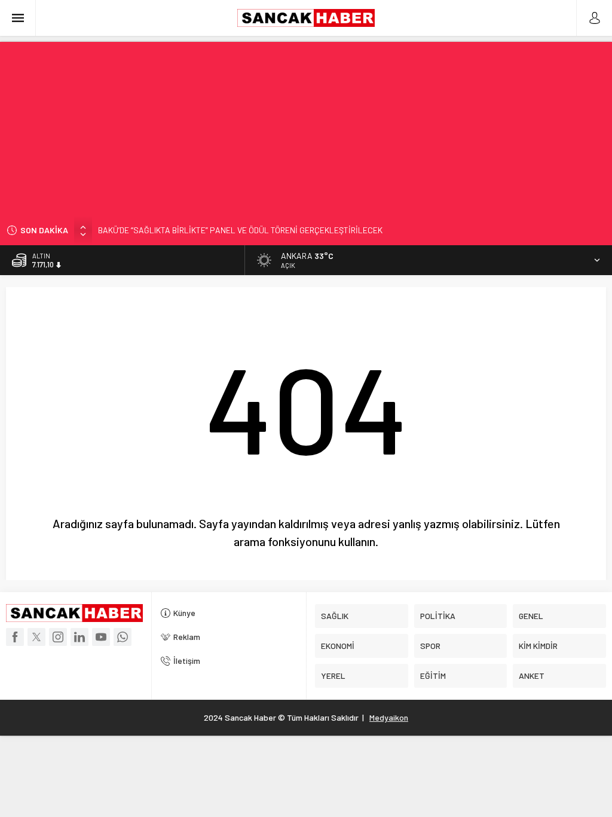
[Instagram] (58, 637)
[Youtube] (101, 637)
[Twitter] (36, 637)
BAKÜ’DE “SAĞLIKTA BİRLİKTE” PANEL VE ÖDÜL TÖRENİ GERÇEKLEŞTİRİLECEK (240, 230)
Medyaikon (388, 717)
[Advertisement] (306, 125)
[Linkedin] (79, 637)
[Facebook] (15, 637)
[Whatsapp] (122, 637)
